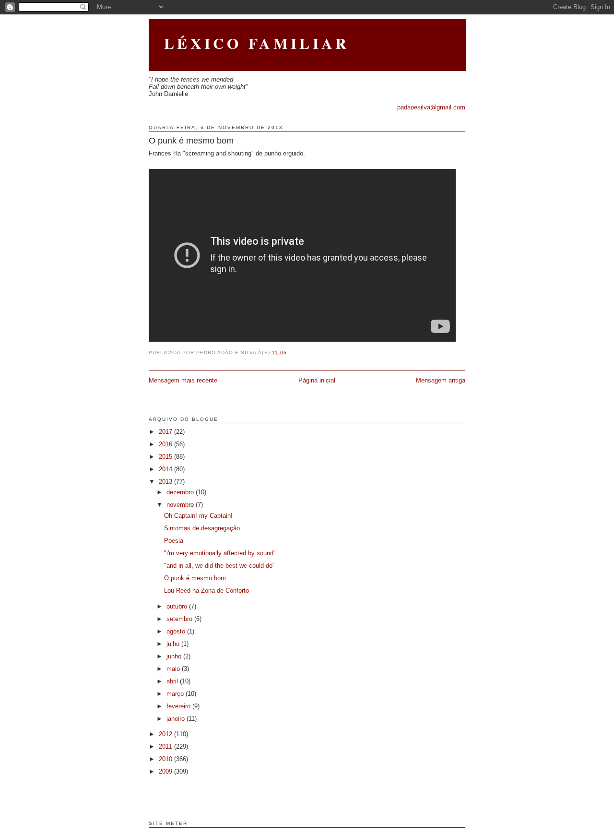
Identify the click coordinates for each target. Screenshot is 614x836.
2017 (166, 431)
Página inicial (316, 380)
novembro (181, 504)
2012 (166, 734)
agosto (176, 631)
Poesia (173, 540)
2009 (166, 771)
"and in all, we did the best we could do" (219, 565)
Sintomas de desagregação (202, 528)
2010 (166, 759)
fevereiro (179, 706)
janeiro (176, 718)
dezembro (181, 492)
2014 (166, 469)
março (176, 693)
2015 (166, 456)
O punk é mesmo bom (191, 140)
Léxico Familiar (256, 43)
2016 (166, 444)
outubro (177, 606)
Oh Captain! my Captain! (198, 515)
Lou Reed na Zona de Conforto (206, 590)
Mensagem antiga (440, 380)
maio (174, 668)
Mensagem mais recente (183, 380)
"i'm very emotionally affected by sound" (220, 553)
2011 (166, 746)
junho (174, 656)
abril (173, 681)
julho (173, 643)
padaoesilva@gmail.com (431, 107)
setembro (180, 618)
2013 (166, 481)
